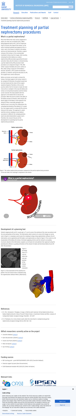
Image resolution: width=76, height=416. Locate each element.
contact (15, 334)
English (4, 389)
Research (37, 18)
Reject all (62, 405)
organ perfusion (55, 18)
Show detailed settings (8, 413)
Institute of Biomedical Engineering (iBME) (21, 18)
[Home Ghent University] (6, 5)
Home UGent (4, 18)
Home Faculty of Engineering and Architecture (56, 2)
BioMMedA (45, 18)
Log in (70, 2)
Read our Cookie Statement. (24, 413)
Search (70, 7)
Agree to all (62, 401)
